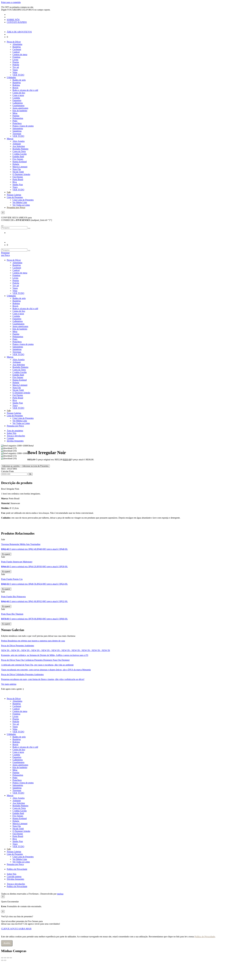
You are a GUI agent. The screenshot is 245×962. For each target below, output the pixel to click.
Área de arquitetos (15, 430)
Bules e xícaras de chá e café (25, 90)
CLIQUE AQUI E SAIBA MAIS (16, 928)
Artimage (16, 144)
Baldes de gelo (19, 80)
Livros (15, 59)
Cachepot (16, 49)
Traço (15, 187)
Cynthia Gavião (19, 154)
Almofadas (17, 44)
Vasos (15, 70)
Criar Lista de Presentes (23, 200)
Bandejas (16, 47)
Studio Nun (17, 184)
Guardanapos (18, 105)
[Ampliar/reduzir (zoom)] (2, 957)
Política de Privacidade (17, 869)
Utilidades (11, 77)
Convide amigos (14, 876)
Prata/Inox (17, 123)
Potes (14, 121)
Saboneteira (17, 128)
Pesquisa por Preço (16, 207)
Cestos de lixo (18, 93)
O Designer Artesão (21, 174)
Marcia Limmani (19, 166)
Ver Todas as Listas (21, 205)
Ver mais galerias (8, 684)
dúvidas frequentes (15, 441)
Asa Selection (18, 146)
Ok (30, 474)
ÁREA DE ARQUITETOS (19, 32)
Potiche (15, 64)
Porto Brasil (17, 179)
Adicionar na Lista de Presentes (35, 466)
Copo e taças (18, 95)
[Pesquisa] (29, 228)
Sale (9, 192)
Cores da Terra (19, 151)
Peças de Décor (14, 42)
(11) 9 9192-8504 (33, 689)
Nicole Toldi (18, 172)
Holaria (15, 164)
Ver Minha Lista (19, 202)
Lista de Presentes (15, 197)
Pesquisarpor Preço (5, 253)
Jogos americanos (20, 108)
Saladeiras (17, 131)
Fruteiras (16, 57)
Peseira (15, 62)
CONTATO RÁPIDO (17, 22)
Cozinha (16, 98)
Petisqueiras (17, 118)
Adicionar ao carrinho (11, 466)
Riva (14, 182)
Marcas (10, 138)
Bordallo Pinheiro (20, 149)
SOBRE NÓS (13, 19)
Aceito (7, 943)
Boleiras (16, 85)
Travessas (16, 133)
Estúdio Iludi (18, 156)
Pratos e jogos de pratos (23, 126)
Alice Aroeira (18, 141)
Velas (14, 72)
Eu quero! (6, 554)
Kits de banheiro (19, 110)
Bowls (15, 87)
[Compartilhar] (8, 957)
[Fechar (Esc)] (11, 957)
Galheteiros (17, 103)
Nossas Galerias (14, 195)
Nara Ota (16, 169)
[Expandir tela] (5, 957)
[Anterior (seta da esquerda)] (2, 960)
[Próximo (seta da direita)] (5, 960)
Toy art (15, 67)
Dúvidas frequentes (15, 879)
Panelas (15, 115)
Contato (10, 438)
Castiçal (16, 52)
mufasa (60, 894)
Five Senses (17, 159)
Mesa (14, 113)
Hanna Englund (19, 161)
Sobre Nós (11, 433)
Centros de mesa (19, 54)
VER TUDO (18, 75)
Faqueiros (16, 100)
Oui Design (17, 177)
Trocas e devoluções (16, 436)
